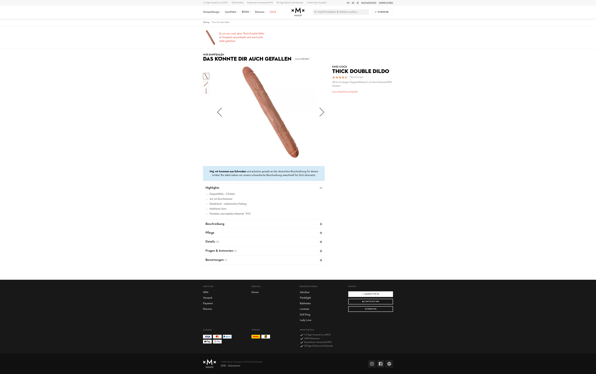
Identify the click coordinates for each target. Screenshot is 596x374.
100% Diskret (238, 3)
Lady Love (305, 320)
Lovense (304, 309)
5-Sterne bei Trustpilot (317, 3)
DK (353, 3)
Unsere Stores (386, 3)
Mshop (206, 22)
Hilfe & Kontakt (368, 3)
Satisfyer (305, 292)
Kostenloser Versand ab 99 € (260, 3)
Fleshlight (305, 298)
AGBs (223, 365)
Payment (208, 303)
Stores (255, 292)
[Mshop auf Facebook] (380, 363)
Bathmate (305, 303)
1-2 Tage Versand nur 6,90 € (215, 3)
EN (348, 3)
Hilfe (205, 292)
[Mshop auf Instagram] (372, 363)
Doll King (305, 314)
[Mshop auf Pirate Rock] (389, 363)
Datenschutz (234, 365)
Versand (207, 298)
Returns (207, 309)
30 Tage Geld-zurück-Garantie (290, 3)
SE (358, 3)
